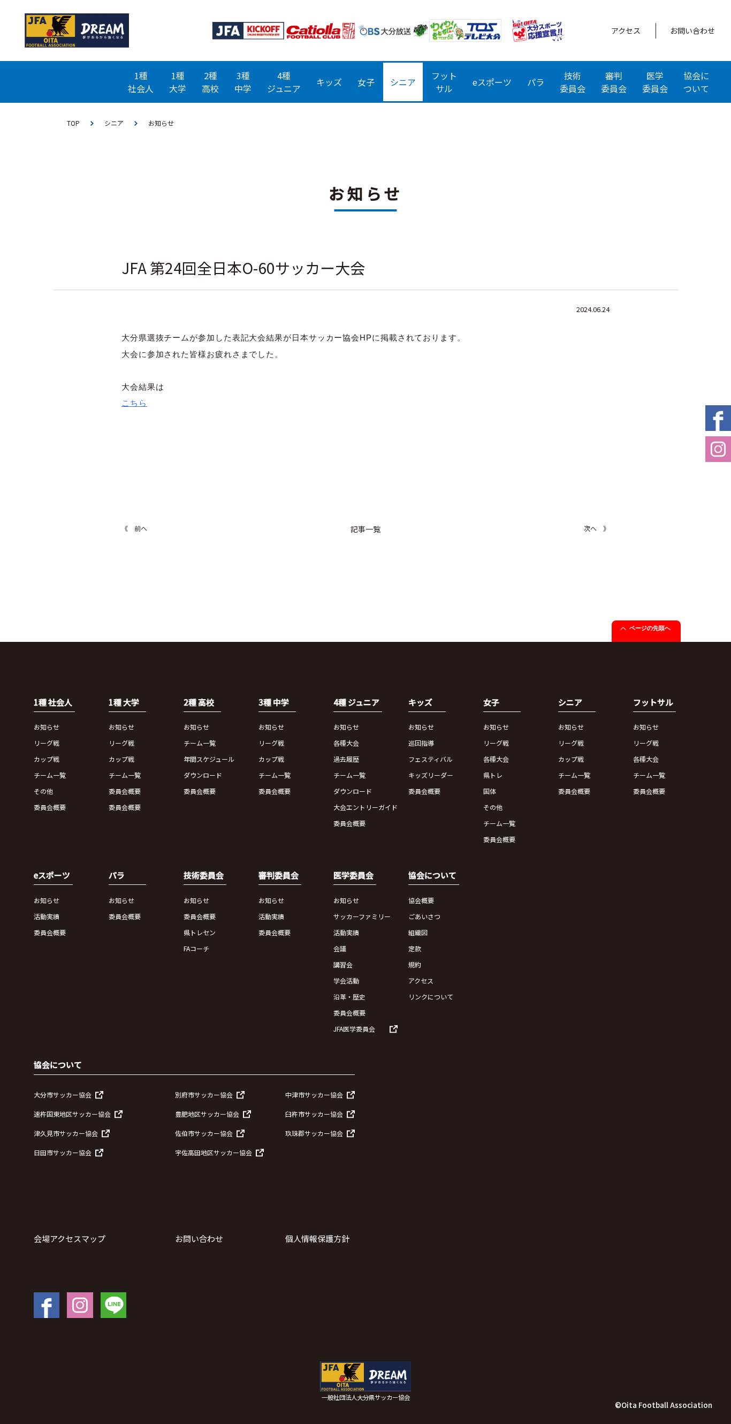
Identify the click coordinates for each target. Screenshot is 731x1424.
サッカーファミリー (362, 916)
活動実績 (46, 916)
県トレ (492, 774)
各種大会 (346, 742)
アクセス (626, 30)
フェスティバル (430, 758)
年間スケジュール (209, 758)
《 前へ (134, 528)
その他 (43, 791)
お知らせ (46, 726)
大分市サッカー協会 (63, 1094)
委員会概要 (50, 807)
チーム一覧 (50, 774)
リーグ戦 (46, 742)
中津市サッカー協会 (314, 1094)
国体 (489, 791)
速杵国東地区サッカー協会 (72, 1113)
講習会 (343, 964)
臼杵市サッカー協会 (314, 1113)
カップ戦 (46, 758)
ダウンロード (203, 774)
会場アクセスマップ (69, 1238)
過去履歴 (346, 758)
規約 (414, 964)
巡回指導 (421, 742)
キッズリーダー (430, 774)
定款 (414, 948)
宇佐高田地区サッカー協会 (213, 1152)
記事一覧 (365, 529)
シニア (114, 122)
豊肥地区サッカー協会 (207, 1113)
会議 (339, 948)
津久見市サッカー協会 (66, 1133)
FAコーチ (196, 948)
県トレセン (200, 932)
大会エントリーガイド (365, 807)
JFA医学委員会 (354, 1028)
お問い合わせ (692, 30)
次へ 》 (597, 528)
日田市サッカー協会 (63, 1152)
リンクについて (430, 996)
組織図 (418, 932)
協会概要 (421, 900)
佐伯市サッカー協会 (204, 1133)
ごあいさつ (424, 916)
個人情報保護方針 (317, 1238)
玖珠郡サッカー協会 (314, 1133)
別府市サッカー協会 (204, 1094)
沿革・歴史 (349, 996)
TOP (73, 122)
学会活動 (346, 980)
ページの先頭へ (650, 628)
